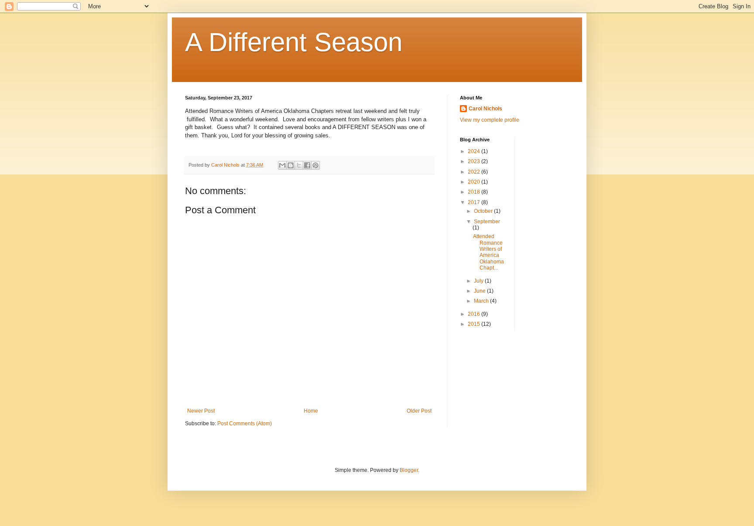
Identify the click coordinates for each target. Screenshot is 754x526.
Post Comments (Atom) (244, 423)
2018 (474, 192)
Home (311, 411)
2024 (474, 151)
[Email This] (282, 165)
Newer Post (201, 411)
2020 (474, 182)
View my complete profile (489, 120)
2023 (474, 161)
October (484, 211)
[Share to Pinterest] (315, 165)
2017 (474, 202)
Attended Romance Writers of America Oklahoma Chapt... (488, 252)
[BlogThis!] (290, 165)
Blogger (409, 470)
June (480, 291)
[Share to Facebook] (307, 165)
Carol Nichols (485, 109)
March (482, 301)
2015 (474, 324)
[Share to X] (299, 165)
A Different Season (293, 42)
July (479, 281)
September (487, 222)
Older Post (419, 411)
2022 (474, 172)
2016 (474, 314)
